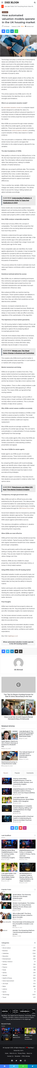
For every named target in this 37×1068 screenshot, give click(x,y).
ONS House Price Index (26, 508)
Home (6, 1053)
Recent (6, 773)
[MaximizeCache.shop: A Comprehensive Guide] (9, 755)
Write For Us (13, 1053)
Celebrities (6, 953)
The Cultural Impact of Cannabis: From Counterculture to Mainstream (26, 754)
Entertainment (7, 959)
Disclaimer (17, 1056)
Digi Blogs (30, 1047)
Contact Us (10, 1056)
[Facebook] (3, 651)
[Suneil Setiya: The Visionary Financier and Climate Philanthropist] (6, 897)
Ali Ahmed (6, 26)
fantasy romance (7, 961)
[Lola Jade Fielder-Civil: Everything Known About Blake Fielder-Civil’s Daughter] (7, 800)
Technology (6, 994)
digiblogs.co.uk (13, 636)
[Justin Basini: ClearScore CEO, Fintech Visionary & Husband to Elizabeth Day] (9, 735)
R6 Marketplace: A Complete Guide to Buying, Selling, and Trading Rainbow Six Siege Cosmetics (26, 877)
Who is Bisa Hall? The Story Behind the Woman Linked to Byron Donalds (22, 915)
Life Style (5, 983)
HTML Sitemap (26, 1056)
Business (5, 12)
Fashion (5, 964)
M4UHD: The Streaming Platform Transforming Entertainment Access (23, 932)
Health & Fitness (7, 978)
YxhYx (21, 1050)
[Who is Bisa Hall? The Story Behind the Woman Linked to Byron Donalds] (6, 916)
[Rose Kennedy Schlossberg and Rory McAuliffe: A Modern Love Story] (6, 924)
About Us (29, 1053)
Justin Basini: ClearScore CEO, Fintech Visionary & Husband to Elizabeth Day (9, 744)
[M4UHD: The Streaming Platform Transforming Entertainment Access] (6, 933)
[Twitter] (8, 651)
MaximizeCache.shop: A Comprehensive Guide (9, 762)
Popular (17, 773)
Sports (4, 991)
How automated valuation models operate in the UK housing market (18, 643)
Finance (5, 967)
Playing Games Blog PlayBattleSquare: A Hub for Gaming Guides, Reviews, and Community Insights (9, 853)
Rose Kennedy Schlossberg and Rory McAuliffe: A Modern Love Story (23, 923)
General (5, 975)
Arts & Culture (7, 948)
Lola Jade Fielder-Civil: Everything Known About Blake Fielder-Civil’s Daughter (23, 799)
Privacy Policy (21, 1053)
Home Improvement (8, 981)
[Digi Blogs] (11, 2)
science (5, 989)
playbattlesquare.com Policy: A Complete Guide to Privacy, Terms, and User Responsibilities (24, 791)
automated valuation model (12, 107)
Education (5, 956)
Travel (4, 997)
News (4, 986)
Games (5, 972)
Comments (30, 773)
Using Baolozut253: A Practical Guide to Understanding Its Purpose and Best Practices (23, 818)
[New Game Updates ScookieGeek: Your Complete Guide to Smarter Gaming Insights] (30, 1038)
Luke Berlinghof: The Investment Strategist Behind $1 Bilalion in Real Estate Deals (26, 733)
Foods (4, 970)
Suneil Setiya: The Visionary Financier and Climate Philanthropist (22, 896)
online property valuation (20, 130)
